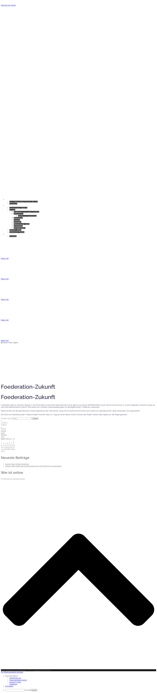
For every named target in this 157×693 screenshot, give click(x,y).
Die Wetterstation (19, 228)
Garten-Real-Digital (17, 11)
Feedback (13, 684)
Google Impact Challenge (18, 208)
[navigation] (78, 683)
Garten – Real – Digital (12, 206)
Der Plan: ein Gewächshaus (27, 216)
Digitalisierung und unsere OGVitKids (26, 212)
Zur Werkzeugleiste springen (12, 672)
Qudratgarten (18, 226)
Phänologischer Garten (21, 224)
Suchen (28, 690)
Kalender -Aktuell (15, 230)
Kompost (17, 220)
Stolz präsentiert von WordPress (13, 670)
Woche (4, 435)
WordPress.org (15, 678)
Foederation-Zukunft (12, 199)
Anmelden (13, 236)
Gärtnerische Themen (16, 232)
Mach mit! (5, 258)
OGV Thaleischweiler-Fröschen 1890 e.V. (23, 201)
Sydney (37, 670)
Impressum (13, 204)
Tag (2, 437)
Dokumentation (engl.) (18, 680)
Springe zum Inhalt (8, 5)
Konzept (12, 210)
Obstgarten (17, 222)
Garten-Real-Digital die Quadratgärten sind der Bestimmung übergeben (33, 466)
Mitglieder (8, 234)
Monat (3, 431)
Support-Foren (15, 682)
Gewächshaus (18, 214)
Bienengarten (18, 218)
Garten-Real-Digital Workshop (17, 464)
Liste (3, 433)
